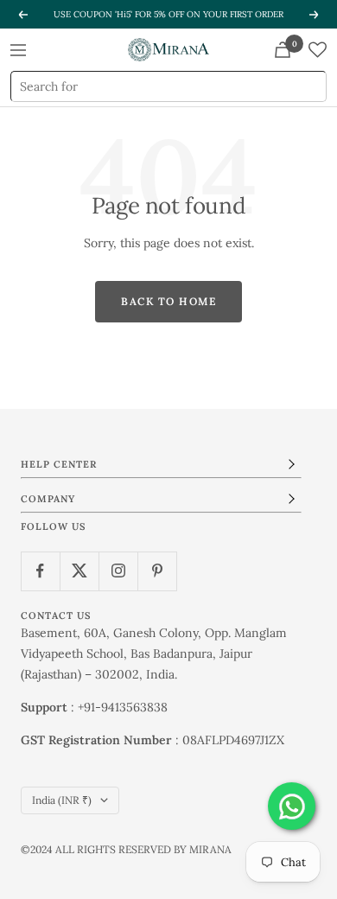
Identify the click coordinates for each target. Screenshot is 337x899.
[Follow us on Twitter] (79, 571)
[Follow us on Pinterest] (156, 571)
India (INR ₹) (62, 800)
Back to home (168, 301)
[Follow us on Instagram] (118, 571)
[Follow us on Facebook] (40, 571)
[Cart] (282, 49)
